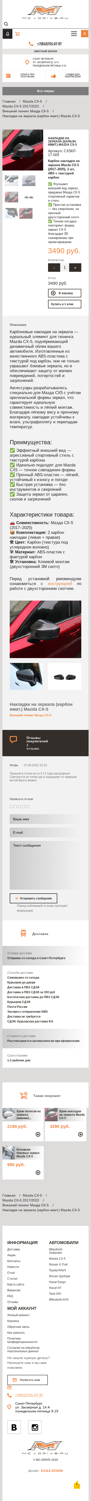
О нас (11, 1272)
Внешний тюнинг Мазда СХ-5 (30, 715)
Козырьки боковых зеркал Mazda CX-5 (28, 1153)
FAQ (10, 1296)
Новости (13, 1267)
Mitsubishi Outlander (55, 1251)
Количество (56, 260)
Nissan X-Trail (58, 1264)
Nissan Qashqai (59, 1276)
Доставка (13, 1249)
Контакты (13, 1261)
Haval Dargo (57, 1282)
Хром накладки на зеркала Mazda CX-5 (72, 1115)
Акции (11, 1255)
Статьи (12, 1278)
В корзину (66, 293)
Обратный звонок (45, 51)
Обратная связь (18, 1327)
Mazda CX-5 (57, 1258)
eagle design (52, 1471)
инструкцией (60, 583)
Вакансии (13, 1290)
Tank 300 (55, 1293)
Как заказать (16, 1332)
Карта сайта (15, 1284)
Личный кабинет (18, 1315)
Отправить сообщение (35, 898)
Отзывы (12, 1302)
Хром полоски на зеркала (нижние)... (29, 1115)
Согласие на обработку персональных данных (23, 1349)
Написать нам (30, 1380)
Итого (52, 278)
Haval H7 (55, 1288)
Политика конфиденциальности (22, 1340)
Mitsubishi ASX (59, 1299)
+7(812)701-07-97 (49, 44)
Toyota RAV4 (57, 1270)
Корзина (13, 1321)
